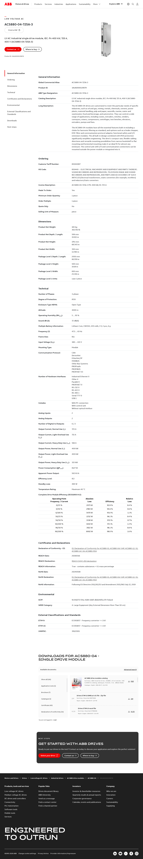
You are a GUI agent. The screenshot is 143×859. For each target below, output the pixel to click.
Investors (76, 786)
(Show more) (119, 682)
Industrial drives (57, 778)
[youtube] (120, 853)
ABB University (44, 795)
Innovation (110, 795)
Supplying (110, 806)
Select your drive (48, 755)
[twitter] (126, 853)
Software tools (11, 809)
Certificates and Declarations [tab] (19, 99)
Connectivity (10, 802)
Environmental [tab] (13, 105)
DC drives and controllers (15, 798)
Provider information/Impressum (63, 853)
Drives (24, 778)
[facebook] (131, 853)
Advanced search (130, 669)
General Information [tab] (16, 73)
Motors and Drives (11, 778)
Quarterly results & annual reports (86, 795)
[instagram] (136, 853)
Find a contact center (47, 802)
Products (38, 4)
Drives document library (48, 791)
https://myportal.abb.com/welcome (137, 4)
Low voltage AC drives (39, 778)
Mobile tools (10, 813)
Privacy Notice (43, 853)
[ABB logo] (8, 4)
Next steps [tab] (12, 127)
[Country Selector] (128, 4)
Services (48, 4)
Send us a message (46, 798)
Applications (71, 4)
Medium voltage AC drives (16, 795)
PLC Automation (11, 806)
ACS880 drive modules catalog (96, 678)
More (95, 4)
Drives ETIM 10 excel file (87, 708)
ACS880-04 (92, 778)
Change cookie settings (27, 853)
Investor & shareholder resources (86, 791)
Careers (109, 798)
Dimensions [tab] (12, 86)
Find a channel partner (47, 806)
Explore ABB (114, 4)
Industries (58, 4)
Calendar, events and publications (86, 802)
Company (110, 786)
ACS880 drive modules (75, 778)
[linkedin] (115, 853)
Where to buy (31, 49)
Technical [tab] (11, 92)
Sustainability (84, 4)
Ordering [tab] (11, 79)
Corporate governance (82, 798)
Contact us (11, 49)
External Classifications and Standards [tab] (19, 112)
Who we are (111, 791)
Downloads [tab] (12, 120)
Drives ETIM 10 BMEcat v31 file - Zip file (91, 696)
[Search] (133, 4)
